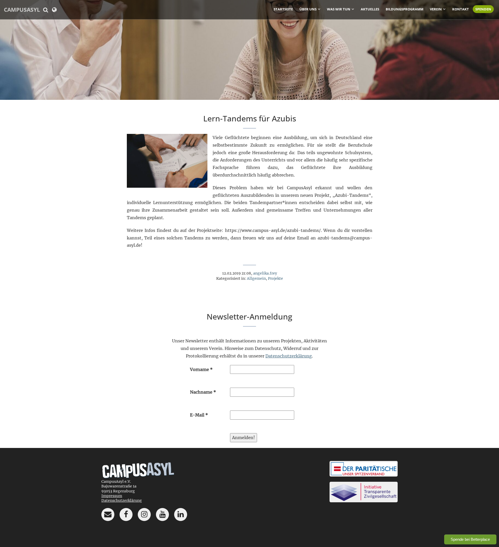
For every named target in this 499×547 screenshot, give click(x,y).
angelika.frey (265, 273)
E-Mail (199, 415)
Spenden (483, 9)
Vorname (201, 369)
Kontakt (460, 9)
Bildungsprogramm (404, 9)
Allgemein (256, 278)
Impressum (111, 495)
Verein (436, 9)
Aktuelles (370, 9)
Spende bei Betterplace (470, 539)
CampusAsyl (22, 9)
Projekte (275, 278)
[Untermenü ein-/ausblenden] (319, 9)
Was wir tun (338, 9)
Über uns (308, 9)
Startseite (283, 9)
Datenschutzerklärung (288, 356)
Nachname (203, 392)
